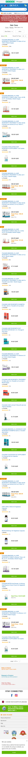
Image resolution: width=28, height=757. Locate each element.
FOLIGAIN (5, 44)
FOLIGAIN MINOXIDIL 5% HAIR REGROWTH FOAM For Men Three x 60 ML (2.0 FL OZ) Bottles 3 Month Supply (13, 97)
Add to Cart (14, 60)
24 (23, 36)
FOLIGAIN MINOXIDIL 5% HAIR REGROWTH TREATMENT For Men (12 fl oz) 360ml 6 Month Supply (13, 69)
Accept (14, 752)
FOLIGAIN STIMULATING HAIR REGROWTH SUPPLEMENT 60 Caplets (13, 637)
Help (2, 723)
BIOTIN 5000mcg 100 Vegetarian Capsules (13, 531)
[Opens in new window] (12, 695)
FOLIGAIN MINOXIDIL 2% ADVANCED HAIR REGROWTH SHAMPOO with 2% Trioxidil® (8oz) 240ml (14, 430)
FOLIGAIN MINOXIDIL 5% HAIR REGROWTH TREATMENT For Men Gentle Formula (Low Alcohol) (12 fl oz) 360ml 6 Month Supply (13, 203)
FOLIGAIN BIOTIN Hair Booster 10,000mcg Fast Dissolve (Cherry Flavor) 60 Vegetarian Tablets (13, 585)
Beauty (12, 27)
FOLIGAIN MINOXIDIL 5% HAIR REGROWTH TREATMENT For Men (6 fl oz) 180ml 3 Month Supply (14, 41)
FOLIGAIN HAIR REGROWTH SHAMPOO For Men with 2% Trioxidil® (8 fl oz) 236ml (13, 305)
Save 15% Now (7, 715)
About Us (3, 726)
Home (7, 27)
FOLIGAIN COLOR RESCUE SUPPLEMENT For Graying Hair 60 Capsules (14, 455)
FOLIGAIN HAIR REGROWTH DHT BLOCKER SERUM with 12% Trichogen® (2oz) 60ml (13, 330)
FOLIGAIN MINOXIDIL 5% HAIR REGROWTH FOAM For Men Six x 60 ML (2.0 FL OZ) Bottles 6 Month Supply (13, 231)
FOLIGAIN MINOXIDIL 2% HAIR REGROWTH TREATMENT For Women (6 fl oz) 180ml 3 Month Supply (13, 355)
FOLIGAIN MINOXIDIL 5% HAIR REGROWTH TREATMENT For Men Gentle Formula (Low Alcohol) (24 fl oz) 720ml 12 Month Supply (13, 482)
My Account (3, 720)
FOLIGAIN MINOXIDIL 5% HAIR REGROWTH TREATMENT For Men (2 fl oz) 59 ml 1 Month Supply (14, 254)
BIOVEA (4, 510)
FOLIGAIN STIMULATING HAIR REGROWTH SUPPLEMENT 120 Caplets (13, 147)
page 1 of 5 (13, 661)
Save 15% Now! (7, 13)
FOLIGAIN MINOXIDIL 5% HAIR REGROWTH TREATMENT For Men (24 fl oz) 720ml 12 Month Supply (13, 175)
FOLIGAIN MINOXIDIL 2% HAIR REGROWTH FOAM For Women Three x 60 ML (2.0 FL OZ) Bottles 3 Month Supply (13, 557)
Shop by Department (6, 717)
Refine (20, 31)
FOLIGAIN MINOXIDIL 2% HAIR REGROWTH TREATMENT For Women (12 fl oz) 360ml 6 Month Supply (14, 613)
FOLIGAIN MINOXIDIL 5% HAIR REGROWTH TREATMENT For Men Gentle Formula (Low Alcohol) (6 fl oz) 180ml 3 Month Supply (13, 123)
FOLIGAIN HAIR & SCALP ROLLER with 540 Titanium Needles (14, 405)
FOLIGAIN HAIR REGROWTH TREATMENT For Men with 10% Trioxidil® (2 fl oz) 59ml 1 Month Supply (14, 381)
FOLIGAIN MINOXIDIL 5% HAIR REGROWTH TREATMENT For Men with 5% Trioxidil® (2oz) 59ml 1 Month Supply (14, 280)
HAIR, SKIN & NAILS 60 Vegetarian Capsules (11, 507)
